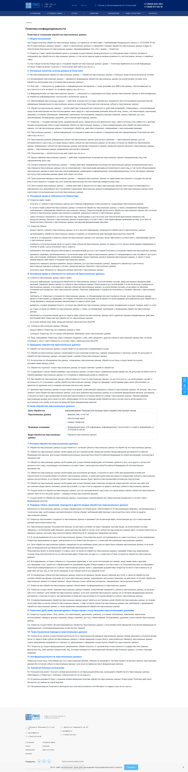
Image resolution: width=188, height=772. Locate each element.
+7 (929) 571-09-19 (153, 7)
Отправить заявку (55, 13)
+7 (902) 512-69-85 (34, 736)
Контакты (153, 13)
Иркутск (84, 5)
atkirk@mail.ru (67, 731)
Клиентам (94, 13)
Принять (131, 767)
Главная (28, 23)
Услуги (74, 13)
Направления (113, 13)
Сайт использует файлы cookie (73, 761)
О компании (35, 13)
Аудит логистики (133, 13)
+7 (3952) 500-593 (153, 4)
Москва (74, 5)
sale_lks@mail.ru (33, 733)
